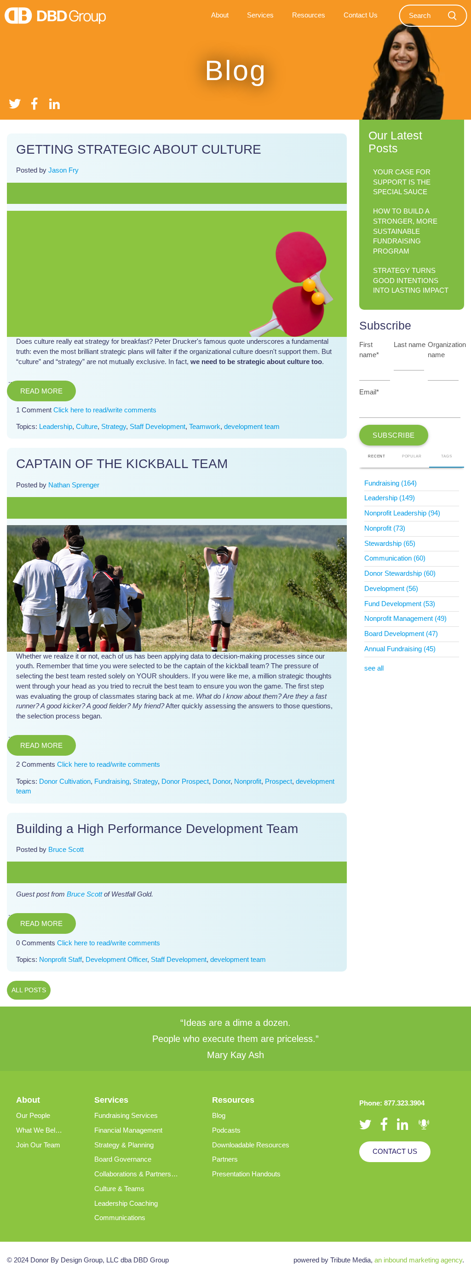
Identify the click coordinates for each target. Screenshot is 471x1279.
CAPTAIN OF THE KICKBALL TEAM (122, 464)
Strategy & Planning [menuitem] (124, 1145)
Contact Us (395, 1151)
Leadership (55, 426)
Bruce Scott (66, 849)
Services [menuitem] (260, 15)
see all (374, 668)
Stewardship (389, 543)
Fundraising (111, 781)
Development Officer (116, 959)
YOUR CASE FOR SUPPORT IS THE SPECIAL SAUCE (402, 182)
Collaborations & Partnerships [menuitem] (139, 1174)
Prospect (278, 781)
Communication (394, 558)
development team (252, 426)
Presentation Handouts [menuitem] (246, 1174)
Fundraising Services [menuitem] (126, 1115)
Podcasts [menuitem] (226, 1130)
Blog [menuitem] (218, 1115)
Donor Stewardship (400, 573)
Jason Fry (63, 170)
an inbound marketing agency (418, 1260)
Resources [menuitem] (308, 15)
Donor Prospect (185, 781)
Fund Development (399, 604)
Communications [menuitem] (119, 1217)
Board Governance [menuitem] (122, 1159)
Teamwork (204, 426)
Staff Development (157, 426)
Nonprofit (247, 781)
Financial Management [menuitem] (128, 1130)
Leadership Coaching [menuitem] (126, 1203)
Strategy (113, 426)
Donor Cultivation (65, 781)
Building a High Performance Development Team (157, 829)
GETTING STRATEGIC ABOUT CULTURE (138, 149)
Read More (41, 390)
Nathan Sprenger (73, 485)
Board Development (401, 633)
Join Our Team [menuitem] (38, 1145)
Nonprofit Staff (60, 959)
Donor (221, 781)
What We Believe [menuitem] (42, 1130)
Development (391, 588)
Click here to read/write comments (104, 410)
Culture (87, 426)
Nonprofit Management (405, 618)
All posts (28, 990)
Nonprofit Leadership (402, 513)
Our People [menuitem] (33, 1115)
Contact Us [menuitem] (361, 15)
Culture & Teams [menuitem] (119, 1188)
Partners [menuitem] (225, 1159)
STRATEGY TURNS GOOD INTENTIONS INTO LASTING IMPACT (410, 281)
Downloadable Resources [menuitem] (250, 1145)
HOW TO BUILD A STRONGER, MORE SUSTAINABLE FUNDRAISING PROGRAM (405, 231)
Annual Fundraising (400, 649)
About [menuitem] (220, 15)
